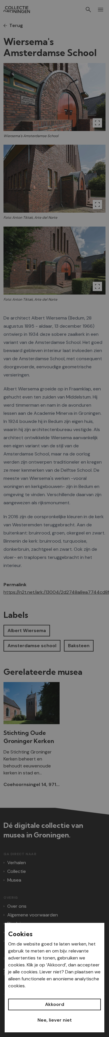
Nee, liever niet (54, 1020)
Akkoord (54, 1004)
